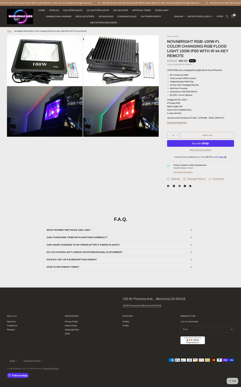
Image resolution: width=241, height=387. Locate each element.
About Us (12, 316)
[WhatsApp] (185, 186)
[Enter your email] (231, 329)
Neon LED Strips (85, 16)
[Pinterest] (180, 186)
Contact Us (12, 325)
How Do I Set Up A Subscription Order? (72, 259)
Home (41, 10)
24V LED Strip (120, 10)
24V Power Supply (151, 16)
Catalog (54, 10)
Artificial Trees (141, 10)
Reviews (11, 330)
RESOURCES (72, 316)
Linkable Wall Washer (58, 16)
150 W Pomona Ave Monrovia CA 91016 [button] (142, 305)
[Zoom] (76, 41)
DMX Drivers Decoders (103, 22)
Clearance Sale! (127, 16)
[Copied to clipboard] (190, 186)
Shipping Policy (72, 330)
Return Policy (71, 325)
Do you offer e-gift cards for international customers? (84, 252)
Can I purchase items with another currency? (77, 237)
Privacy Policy (71, 321)
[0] (232, 16)
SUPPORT (128, 316)
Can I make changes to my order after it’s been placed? (83, 245)
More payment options (200, 150)
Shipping (170, 64)
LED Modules (105, 16)
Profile (126, 325)
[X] (174, 186)
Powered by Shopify (51, 369)
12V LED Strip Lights (97, 10)
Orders (126, 321)
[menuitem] (41, 10)
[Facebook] (168, 186)
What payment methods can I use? (69, 230)
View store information (183, 172)
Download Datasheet (176, 123)
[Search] (227, 16)
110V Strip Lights (72, 10)
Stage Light (161, 10)
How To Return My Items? (63, 267)
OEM (67, 334)
